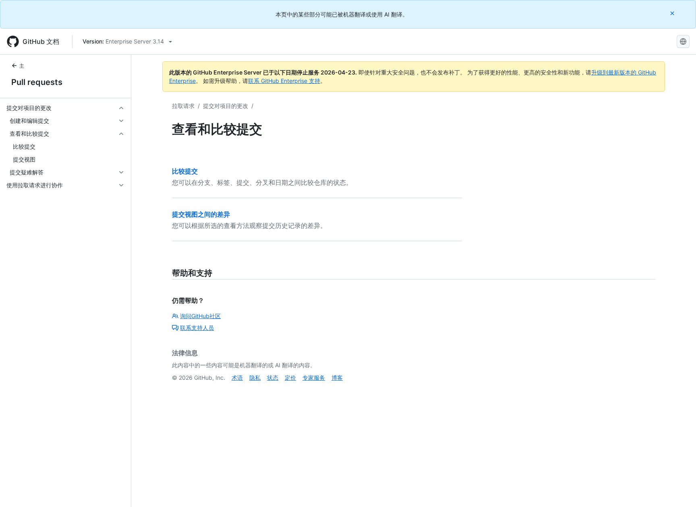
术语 (237, 377)
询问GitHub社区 (200, 315)
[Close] (673, 13)
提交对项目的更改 (225, 105)
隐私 (255, 377)
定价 (290, 377)
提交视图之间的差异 (201, 214)
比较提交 (185, 171)
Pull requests (36, 82)
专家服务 (313, 377)
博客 (337, 377)
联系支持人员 (197, 327)
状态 (272, 377)
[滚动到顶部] (678, 489)
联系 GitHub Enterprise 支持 (284, 80)
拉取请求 (183, 105)
